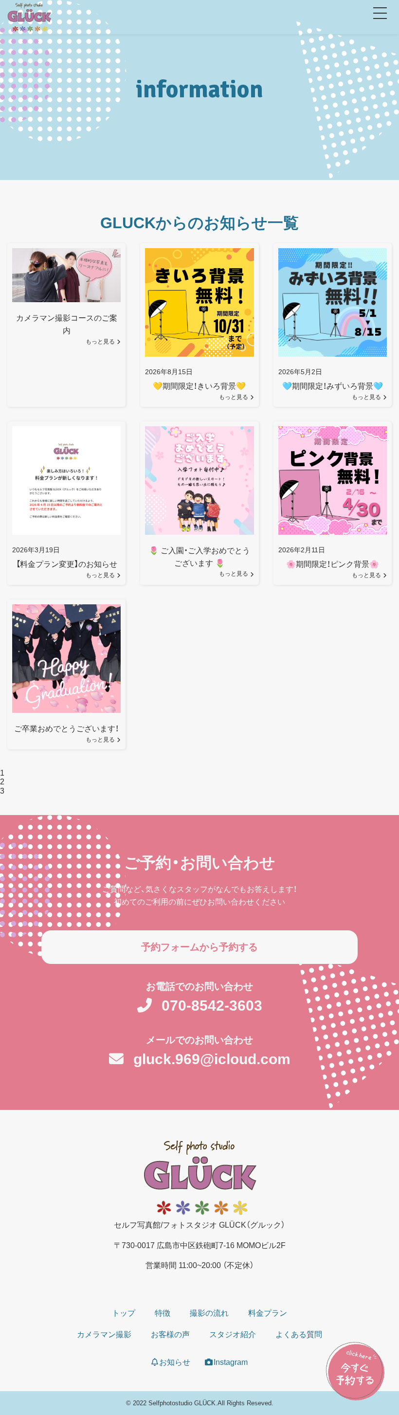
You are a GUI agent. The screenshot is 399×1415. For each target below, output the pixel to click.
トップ (123, 1313)
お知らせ (174, 1362)
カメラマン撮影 (104, 1334)
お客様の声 (170, 1334)
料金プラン (267, 1313)
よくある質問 (298, 1334)
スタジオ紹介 (232, 1334)
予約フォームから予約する (199, 947)
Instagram (231, 1362)
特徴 (162, 1313)
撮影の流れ (209, 1313)
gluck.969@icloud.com (211, 1059)
